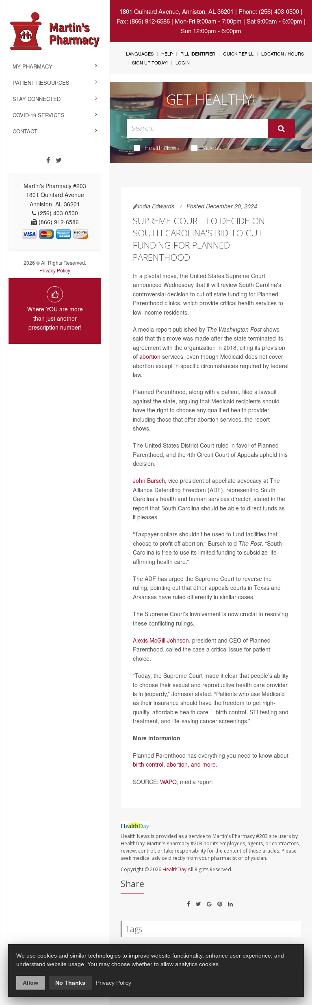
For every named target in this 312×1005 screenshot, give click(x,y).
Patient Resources (41, 82)
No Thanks (70, 982)
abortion (149, 356)
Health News (162, 148)
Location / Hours (282, 53)
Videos (211, 148)
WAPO (168, 782)
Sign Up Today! (150, 62)
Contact (25, 131)
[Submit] (281, 128)
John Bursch (149, 480)
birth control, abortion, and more (174, 764)
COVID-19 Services (39, 115)
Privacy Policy (54, 270)
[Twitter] (59, 160)
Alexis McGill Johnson (161, 640)
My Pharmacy (32, 66)
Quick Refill (238, 53)
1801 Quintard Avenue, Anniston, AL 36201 (176, 11)
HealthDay (174, 869)
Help (167, 53)
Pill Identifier (197, 53)
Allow (30, 982)
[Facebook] (48, 160)
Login (183, 62)
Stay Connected (37, 99)
